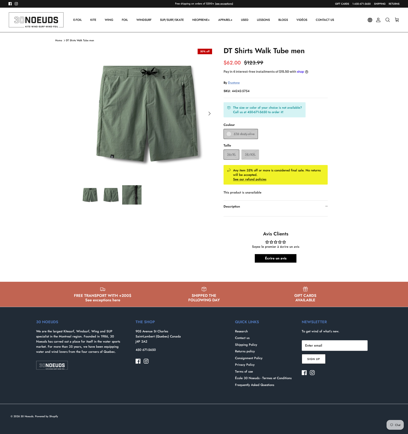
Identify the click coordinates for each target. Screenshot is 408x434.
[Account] (377, 20)
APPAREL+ (225, 20)
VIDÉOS (301, 20)
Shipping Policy (246, 344)
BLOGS (283, 20)
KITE (93, 20)
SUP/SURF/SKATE (172, 20)
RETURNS (394, 4)
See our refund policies (249, 179)
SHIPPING (379, 4)
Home (58, 40)
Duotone (234, 82)
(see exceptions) (224, 4)
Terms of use (244, 371)
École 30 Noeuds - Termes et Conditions (263, 378)
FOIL (125, 20)
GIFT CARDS (342, 4)
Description (232, 206)
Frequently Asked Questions (254, 385)
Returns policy (245, 351)
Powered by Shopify (46, 416)
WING (109, 20)
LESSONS (263, 20)
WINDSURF (144, 20)
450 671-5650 (146, 349)
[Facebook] (10, 3)
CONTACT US (325, 20)
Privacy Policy (245, 364)
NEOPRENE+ (201, 20)
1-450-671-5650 (361, 4)
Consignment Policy (248, 358)
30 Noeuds (27, 416)
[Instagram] (16, 3)
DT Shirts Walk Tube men (80, 40)
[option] (147, 114)
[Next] (209, 113)
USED (244, 20)
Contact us (242, 338)
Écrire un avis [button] (275, 258)
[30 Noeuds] (36, 20)
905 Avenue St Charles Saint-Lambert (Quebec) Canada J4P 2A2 (158, 336)
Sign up (313, 359)
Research (241, 331)
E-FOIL (77, 20)
